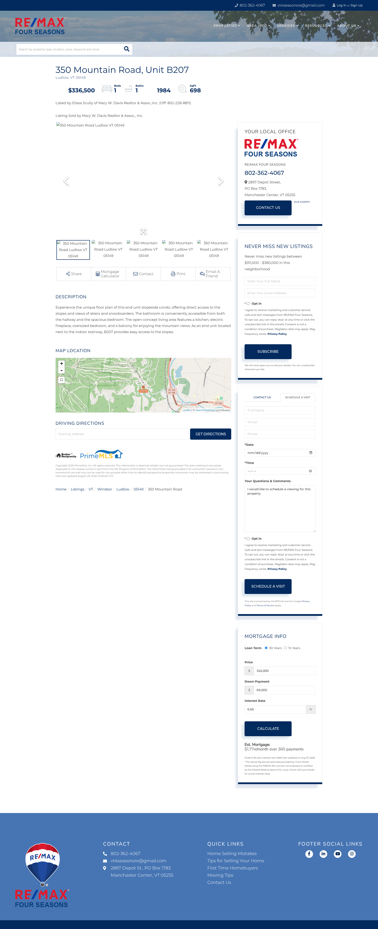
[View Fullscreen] (61, 380)
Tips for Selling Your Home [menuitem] (235, 861)
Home (61, 489)
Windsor (104, 489)
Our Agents (302, 201)
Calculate (268, 729)
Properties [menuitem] (225, 26)
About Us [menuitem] (346, 26)
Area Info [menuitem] (257, 26)
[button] (127, 49)
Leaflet (187, 410)
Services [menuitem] (286, 26)
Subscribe (268, 351)
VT (91, 489)
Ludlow (122, 489)
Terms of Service (266, 605)
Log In (341, 5)
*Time (249, 463)
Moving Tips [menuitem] (220, 875)
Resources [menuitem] (316, 26)
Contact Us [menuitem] (219, 882)
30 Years (275, 648)
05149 (139, 489)
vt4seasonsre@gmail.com (300, 5)
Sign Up (356, 5)
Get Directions (211, 434)
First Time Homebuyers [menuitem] (232, 868)
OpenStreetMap (205, 410)
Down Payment (257, 681)
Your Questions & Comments (267, 481)
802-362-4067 (252, 5)
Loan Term (253, 648)
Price (249, 662)
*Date (249, 445)
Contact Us (268, 208)
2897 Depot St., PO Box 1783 (142, 872)
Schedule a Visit (297, 397)
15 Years (294, 648)
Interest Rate (255, 701)
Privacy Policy (277, 334)
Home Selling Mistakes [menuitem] (232, 853)
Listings (77, 489)
